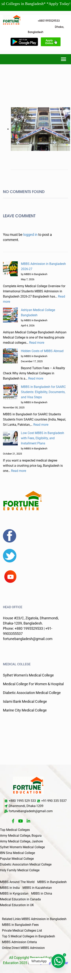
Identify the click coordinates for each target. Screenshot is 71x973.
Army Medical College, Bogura (21, 835)
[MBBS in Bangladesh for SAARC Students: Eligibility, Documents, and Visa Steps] (10, 391)
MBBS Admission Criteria (19, 942)
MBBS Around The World (17, 882)
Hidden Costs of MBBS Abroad (42, 351)
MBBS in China (41, 893)
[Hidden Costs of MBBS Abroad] (10, 355)
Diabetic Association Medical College (25, 864)
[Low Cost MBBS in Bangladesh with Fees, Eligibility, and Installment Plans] (10, 437)
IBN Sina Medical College (17, 853)
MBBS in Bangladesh (52, 882)
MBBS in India (10, 888)
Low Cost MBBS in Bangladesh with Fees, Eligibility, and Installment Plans (42, 438)
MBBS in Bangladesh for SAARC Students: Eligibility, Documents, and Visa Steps (43, 392)
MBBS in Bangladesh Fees (20, 925)
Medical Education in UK (17, 905)
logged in (30, 234)
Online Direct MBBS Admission (23, 948)
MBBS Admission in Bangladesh (43, 919)
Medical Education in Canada (20, 899)
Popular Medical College (17, 859)
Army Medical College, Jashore (21, 841)
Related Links (11, 919)
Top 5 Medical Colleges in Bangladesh (28, 936)
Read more (36, 343)
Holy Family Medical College (19, 870)
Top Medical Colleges (15, 830)
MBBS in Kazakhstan (37, 888)
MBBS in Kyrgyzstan (14, 893)
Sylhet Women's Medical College (22, 847)
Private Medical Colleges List (22, 930)
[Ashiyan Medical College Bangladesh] (10, 314)
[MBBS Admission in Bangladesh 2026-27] (10, 268)
